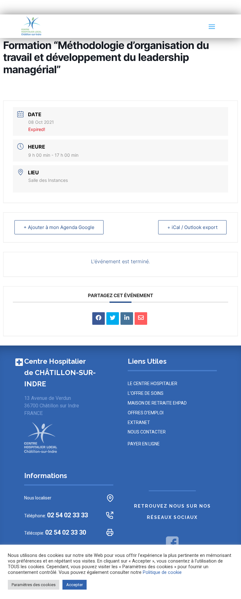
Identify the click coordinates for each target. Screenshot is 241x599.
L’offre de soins (145, 393)
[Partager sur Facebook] (98, 318)
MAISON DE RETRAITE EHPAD (157, 403)
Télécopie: (55, 532)
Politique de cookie (162, 572)
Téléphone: (56, 515)
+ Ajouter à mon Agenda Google (59, 227)
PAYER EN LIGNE (144, 443)
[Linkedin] (126, 318)
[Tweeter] (112, 318)
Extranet (139, 422)
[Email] (141, 318)
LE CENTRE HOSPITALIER (152, 383)
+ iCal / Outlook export (192, 227)
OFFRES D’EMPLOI (145, 412)
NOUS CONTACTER (147, 431)
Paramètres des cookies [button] (34, 584)
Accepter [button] (74, 584)
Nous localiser (37, 497)
